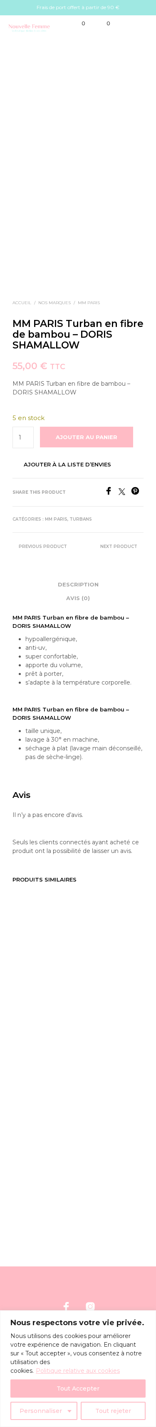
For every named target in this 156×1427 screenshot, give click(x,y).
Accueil (21, 302)
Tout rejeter (113, 1411)
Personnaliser (41, 1411)
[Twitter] (125, 493)
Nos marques (54, 302)
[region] (78, 1368)
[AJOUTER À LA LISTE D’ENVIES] (68, 985)
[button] (77, 23)
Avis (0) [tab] (78, 598)
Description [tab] (78, 584)
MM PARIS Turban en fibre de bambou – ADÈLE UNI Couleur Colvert (37, 1000)
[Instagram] (90, 1307)
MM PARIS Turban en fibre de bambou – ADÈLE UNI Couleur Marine (37, 1153)
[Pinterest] (137, 493)
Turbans (80, 519)
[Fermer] (147, 1317)
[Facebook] (111, 493)
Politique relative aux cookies (78, 1370)
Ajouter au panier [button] (42, 1034)
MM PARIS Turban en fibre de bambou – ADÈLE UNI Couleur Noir (105, 996)
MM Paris (89, 302)
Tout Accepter (78, 1388)
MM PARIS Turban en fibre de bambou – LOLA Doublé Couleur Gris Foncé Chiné (105, 1153)
